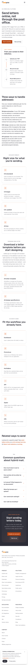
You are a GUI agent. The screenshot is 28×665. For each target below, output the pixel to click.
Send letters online (6, 588)
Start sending (7, 42)
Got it (5, 661)
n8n (3, 619)
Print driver (4, 591)
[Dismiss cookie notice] (25, 652)
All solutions (18, 591)
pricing (20, 444)
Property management (21, 573)
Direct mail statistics (6, 582)
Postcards (4, 579)
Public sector (19, 588)
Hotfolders (4, 594)
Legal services (19, 576)
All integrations (5, 613)
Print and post (5, 585)
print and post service (18, 442)
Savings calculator (6, 600)
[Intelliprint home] (5, 2)
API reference (5, 610)
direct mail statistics (10, 444)
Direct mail (4, 576)
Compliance (18, 619)
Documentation (5, 607)
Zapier (3, 616)
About (3, 632)
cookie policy (5, 658)
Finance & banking (20, 579)
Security (17, 616)
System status (5, 622)
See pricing (17, 42)
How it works (5, 635)
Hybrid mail (4, 573)
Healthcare (18, 585)
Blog (17, 622)
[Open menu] (24, 2)
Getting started (19, 613)
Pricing (3, 597)
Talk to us (14, 538)
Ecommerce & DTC (20, 582)
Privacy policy (12, 661)
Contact (4, 638)
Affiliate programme (6, 644)
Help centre (18, 610)
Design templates (20, 607)
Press (3, 641)
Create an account (14, 534)
